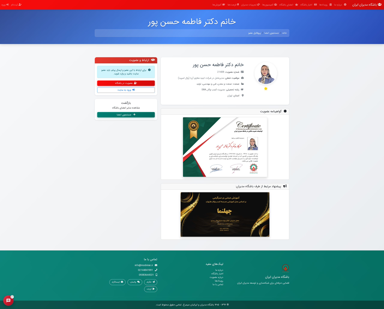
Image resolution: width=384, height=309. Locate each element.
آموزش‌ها (217, 5)
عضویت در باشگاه (124, 83)
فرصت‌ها (232, 5)
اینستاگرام (116, 282)
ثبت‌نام (15, 5)
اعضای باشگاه (286, 5)
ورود (3, 5)
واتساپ (133, 282)
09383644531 (146, 275)
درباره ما (338, 5)
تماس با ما (218, 284)
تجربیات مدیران (249, 5)
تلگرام (149, 282)
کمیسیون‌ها (268, 5)
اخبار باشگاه (306, 5)
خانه (284, 33)
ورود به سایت (124, 90)
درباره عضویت (216, 277)
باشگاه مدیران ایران (365, 4)
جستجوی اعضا (271, 33)
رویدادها (323, 5)
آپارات (149, 289)
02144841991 (145, 270)
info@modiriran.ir (144, 265)
